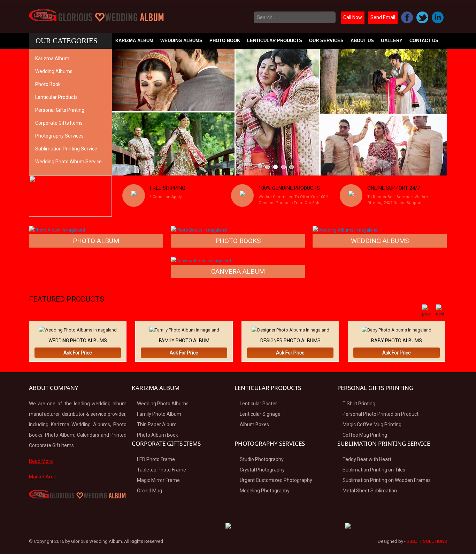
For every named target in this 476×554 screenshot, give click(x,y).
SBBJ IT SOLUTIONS (427, 541)
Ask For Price (77, 353)
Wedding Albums (181, 40)
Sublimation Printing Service (66, 148)
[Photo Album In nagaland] (57, 229)
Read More (41, 461)
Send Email (382, 17)
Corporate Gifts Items (59, 123)
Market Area (42, 476)
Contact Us (423, 40)
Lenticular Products (274, 40)
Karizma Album (134, 40)
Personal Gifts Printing (59, 110)
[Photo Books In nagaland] (199, 229)
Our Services (326, 40)
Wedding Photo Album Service (68, 161)
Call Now (352, 17)
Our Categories (67, 41)
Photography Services (59, 136)
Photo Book (224, 40)
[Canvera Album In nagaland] (201, 260)
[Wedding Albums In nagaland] (345, 229)
